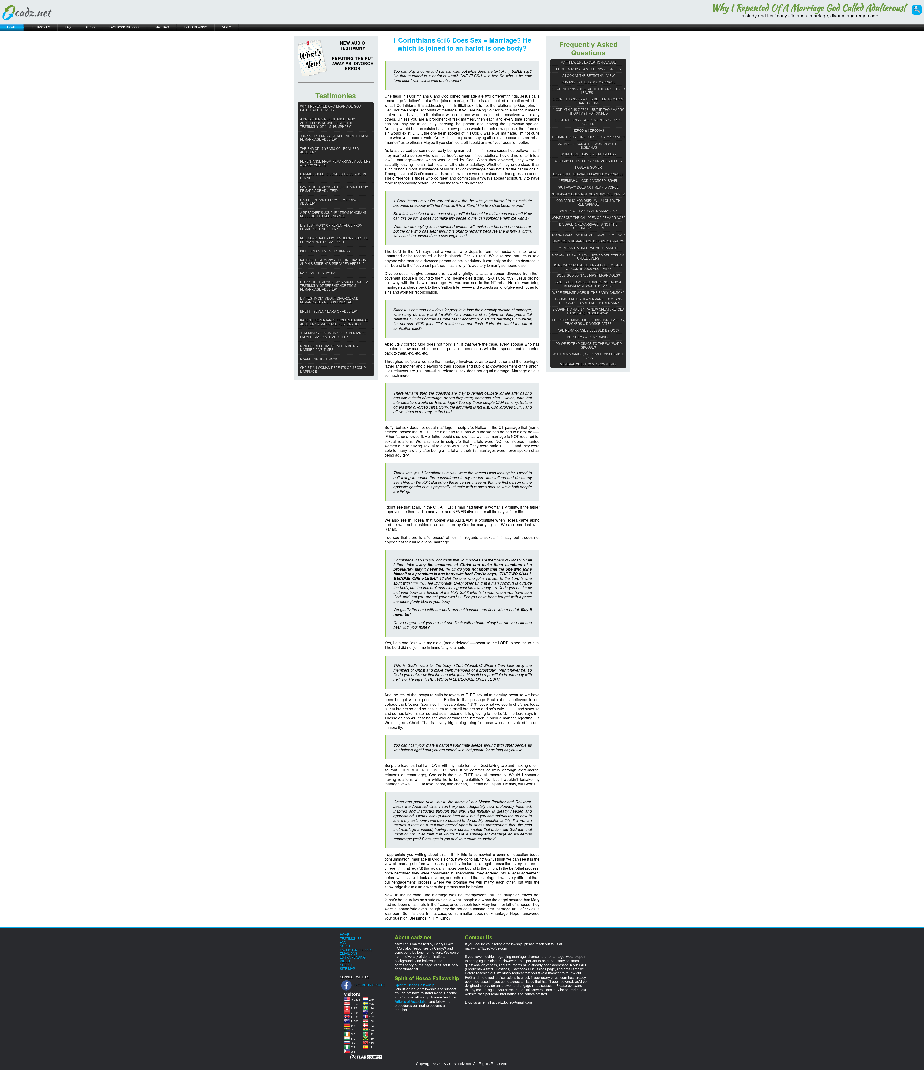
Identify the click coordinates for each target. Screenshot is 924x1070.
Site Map (347, 969)
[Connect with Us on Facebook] (346, 985)
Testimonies (351, 938)
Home (344, 935)
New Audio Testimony (352, 45)
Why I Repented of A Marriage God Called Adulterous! (808, 7)
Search (346, 965)
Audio (345, 946)
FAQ (343, 942)
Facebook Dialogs (356, 950)
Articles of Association (411, 1001)
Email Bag (348, 953)
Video (345, 961)
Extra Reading (353, 957)
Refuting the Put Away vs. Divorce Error (352, 63)
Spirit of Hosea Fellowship (414, 984)
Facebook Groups (369, 985)
